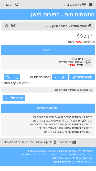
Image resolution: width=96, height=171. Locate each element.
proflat (83, 158)
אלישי (79, 41)
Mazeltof (64, 158)
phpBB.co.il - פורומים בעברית (64, 154)
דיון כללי (86, 36)
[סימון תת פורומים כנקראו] (13, 26)
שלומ (71, 41)
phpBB (74, 150)
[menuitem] (76, 5)
